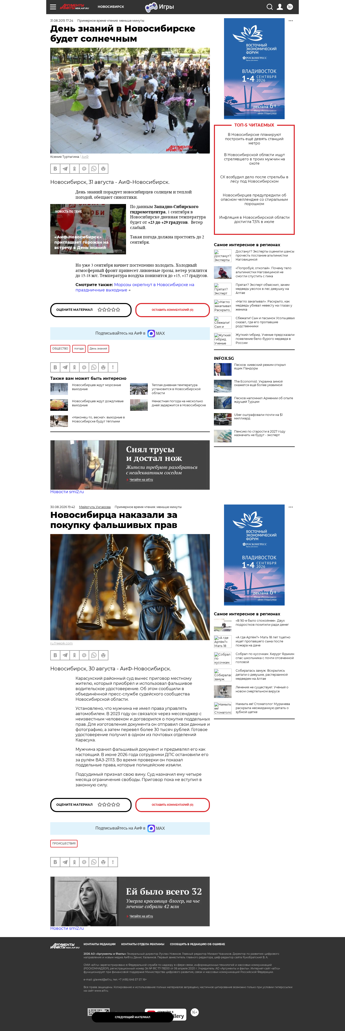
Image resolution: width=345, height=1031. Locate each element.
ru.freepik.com (61, 643)
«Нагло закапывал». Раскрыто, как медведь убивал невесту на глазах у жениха (264, 305)
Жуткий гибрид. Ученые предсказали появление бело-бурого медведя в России (265, 339)
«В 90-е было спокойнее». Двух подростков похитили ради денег (262, 622)
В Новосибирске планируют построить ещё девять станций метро (254, 139)
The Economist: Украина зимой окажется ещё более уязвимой (258, 383)
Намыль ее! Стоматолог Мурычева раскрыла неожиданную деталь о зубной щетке (263, 708)
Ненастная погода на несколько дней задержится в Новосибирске (179, 403)
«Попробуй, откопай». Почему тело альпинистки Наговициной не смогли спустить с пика (263, 272)
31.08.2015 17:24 (61, 20)
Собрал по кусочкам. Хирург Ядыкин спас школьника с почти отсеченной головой (265, 658)
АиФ (85, 157)
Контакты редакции (99, 944)
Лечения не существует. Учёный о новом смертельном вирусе (262, 689)
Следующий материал (132, 1017)
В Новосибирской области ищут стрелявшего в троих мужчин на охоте (254, 159)
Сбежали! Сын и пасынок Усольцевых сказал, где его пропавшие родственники (265, 322)
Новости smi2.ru (67, 491)
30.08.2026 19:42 (62, 507)
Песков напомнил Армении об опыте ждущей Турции (263, 400)
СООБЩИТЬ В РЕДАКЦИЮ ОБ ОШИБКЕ (197, 944)
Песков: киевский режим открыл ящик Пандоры (260, 366)
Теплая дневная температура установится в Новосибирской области (176, 389)
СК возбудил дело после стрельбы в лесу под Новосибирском (254, 179)
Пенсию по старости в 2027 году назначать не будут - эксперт (259, 433)
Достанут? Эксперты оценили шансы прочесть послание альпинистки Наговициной (265, 255)
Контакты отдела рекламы (142, 944)
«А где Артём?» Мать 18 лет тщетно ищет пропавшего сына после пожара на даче (263, 641)
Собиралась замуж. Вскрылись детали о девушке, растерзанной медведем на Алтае (262, 675)
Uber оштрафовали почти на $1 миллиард (258, 416)
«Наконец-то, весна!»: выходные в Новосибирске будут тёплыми (98, 419)
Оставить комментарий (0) (172, 310)
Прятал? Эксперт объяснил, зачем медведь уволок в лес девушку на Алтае (262, 289)
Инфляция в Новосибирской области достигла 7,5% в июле (254, 219)
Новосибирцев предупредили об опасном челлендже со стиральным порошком (254, 199)
